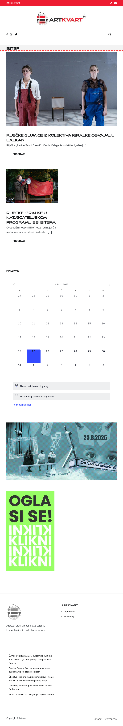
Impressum (69, 611)
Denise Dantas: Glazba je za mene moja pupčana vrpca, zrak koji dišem (29, 670)
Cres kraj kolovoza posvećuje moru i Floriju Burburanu (30, 687)
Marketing (69, 616)
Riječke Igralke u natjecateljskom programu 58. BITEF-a (31, 216)
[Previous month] (14, 284)
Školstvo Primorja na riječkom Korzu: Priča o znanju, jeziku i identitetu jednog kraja (31, 679)
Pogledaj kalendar (22, 404)
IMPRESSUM (13, 3)
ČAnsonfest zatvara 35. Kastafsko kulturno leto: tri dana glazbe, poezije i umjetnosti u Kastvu (30, 659)
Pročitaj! (19, 154)
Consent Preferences (105, 719)
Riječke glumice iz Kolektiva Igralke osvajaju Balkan (60, 137)
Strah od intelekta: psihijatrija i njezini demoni (31, 694)
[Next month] (109, 284)
